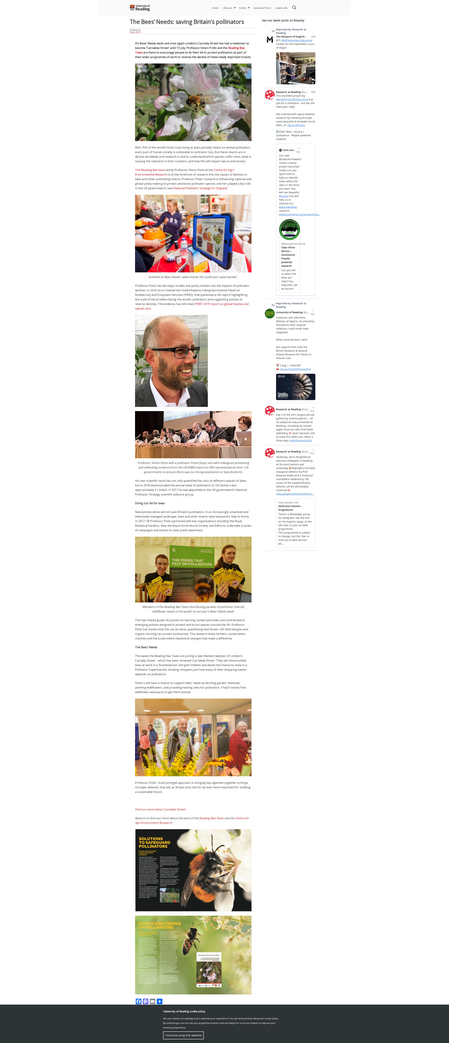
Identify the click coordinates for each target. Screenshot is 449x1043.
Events (243, 7)
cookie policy (271, 1018)
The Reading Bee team (150, 170)
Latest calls (282, 7)
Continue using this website (183, 1035)
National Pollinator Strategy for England (200, 188)
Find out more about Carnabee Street (160, 809)
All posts (227, 7)
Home (215, 7)
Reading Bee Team (211, 818)
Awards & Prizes (262, 7)
